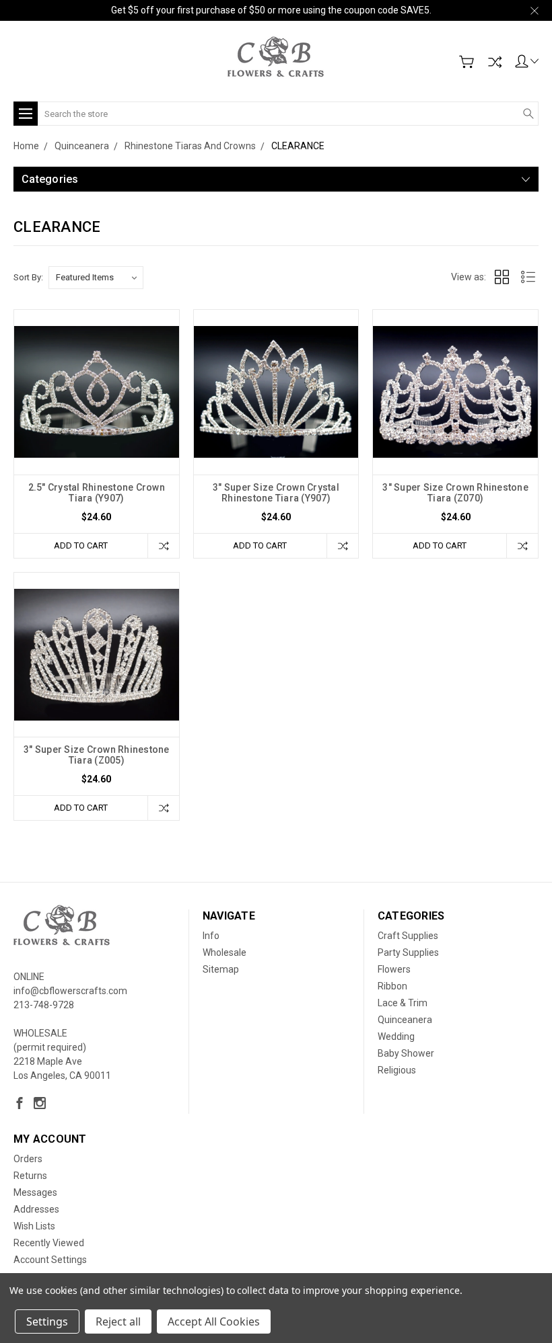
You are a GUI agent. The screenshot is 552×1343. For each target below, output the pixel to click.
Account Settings (50, 1259)
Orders (27, 1158)
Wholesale (224, 952)
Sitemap (221, 969)
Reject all (118, 1321)
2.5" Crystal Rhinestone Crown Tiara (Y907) (96, 492)
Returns (30, 1175)
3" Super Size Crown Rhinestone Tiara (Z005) (97, 755)
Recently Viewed (48, 1242)
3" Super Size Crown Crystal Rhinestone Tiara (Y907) (276, 492)
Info (211, 935)
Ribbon (392, 986)
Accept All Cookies (214, 1321)
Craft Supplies (408, 935)
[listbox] (95, 277)
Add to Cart (81, 545)
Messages (35, 1192)
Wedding (396, 1036)
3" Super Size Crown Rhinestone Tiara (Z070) (455, 492)
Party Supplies (408, 952)
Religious (397, 1070)
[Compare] (494, 61)
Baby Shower (406, 1053)
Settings (47, 1321)
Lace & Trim (402, 1003)
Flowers (394, 969)
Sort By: (28, 277)
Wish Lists (34, 1226)
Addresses (36, 1209)
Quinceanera (405, 1019)
